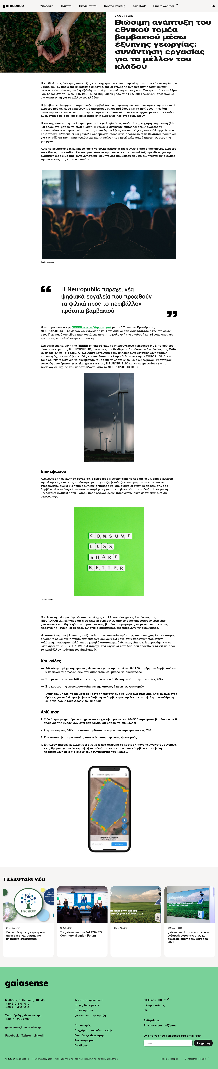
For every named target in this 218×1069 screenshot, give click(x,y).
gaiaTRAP (139, 6)
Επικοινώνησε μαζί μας (160, 1025)
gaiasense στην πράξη (90, 1015)
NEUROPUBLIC (155, 1000)
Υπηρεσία (47, 6)
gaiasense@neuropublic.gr (23, 1027)
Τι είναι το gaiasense (88, 1000)
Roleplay (174, 1058)
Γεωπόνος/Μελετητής (89, 1035)
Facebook (12, 1035)
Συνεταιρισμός (84, 1040)
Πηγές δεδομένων (87, 1005)
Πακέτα (66, 6)
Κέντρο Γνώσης (114, 6)
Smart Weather (163, 6)
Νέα (146, 1010)
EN (213, 6)
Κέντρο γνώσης (154, 1005)
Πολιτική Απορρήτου (42, 1058)
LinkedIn (39, 1035)
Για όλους (81, 1045)
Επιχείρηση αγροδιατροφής (93, 1030)
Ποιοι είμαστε (84, 1010)
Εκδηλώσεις (152, 1020)
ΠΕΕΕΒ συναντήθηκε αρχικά (91, 327)
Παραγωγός (82, 1025)
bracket (204, 1058)
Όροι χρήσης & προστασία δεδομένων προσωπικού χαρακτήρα (86, 1058)
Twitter (26, 1035)
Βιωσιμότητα (88, 6)
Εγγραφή (203, 1043)
